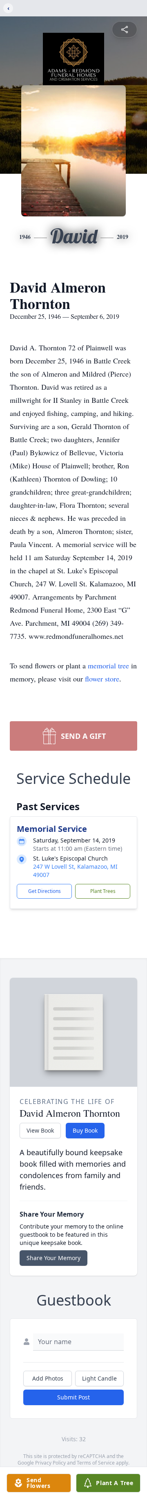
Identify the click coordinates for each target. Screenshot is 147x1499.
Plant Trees (103, 891)
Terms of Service (96, 1462)
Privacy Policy (50, 1462)
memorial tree (108, 665)
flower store (102, 679)
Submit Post (73, 1397)
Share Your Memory (53, 1258)
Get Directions (44, 891)
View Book (40, 1130)
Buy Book (85, 1130)
